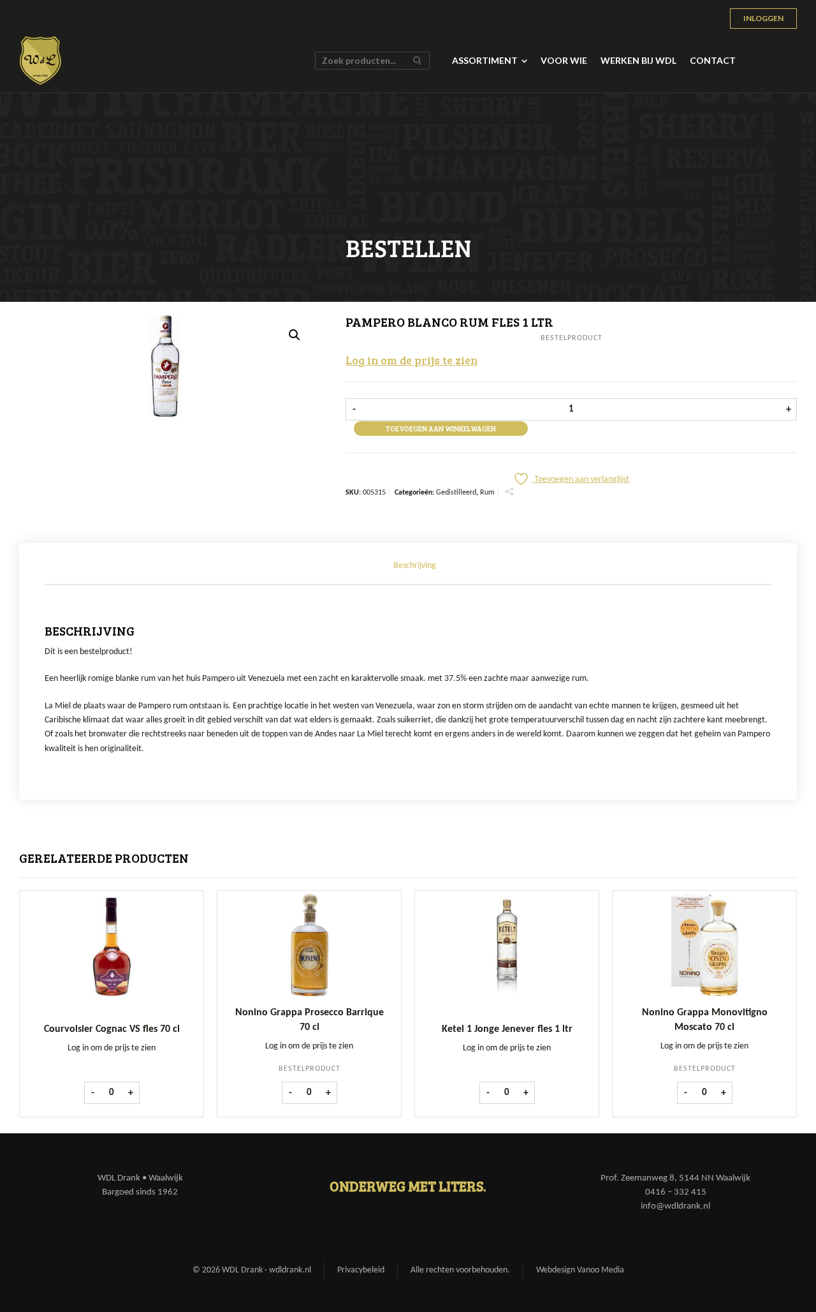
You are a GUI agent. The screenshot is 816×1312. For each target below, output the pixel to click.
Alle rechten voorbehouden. (460, 1270)
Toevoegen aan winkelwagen (441, 428)
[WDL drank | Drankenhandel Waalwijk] (40, 60)
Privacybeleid (360, 1270)
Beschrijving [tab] (414, 565)
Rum (487, 492)
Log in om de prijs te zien (411, 360)
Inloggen (763, 18)
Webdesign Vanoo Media (580, 1270)
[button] (294, 335)
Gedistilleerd (456, 492)
